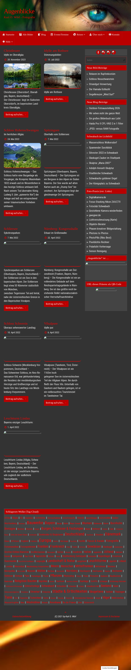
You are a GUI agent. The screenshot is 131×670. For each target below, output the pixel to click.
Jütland (108, 552)
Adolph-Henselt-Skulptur (101, 168)
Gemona (82, 547)
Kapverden (40, 556)
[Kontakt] (114, 52)
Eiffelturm (15, 541)
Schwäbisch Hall (92, 586)
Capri (112, 529)
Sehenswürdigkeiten (11, 592)
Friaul (68, 547)
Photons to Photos (98, 233)
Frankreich (57, 546)
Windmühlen (33, 602)
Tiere (8, 597)
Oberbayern (85, 571)
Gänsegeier (51, 552)
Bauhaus (22, 524)
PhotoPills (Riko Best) (100, 237)
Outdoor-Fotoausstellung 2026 (104, 108)
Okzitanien (117, 570)
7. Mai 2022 (53, 139)
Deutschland (74, 534)
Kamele (7, 556)
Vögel (106, 597)
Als (21, 517)
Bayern (50, 523)
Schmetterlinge (32, 586)
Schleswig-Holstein (118, 581)
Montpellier (9, 571)
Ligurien (112, 561)
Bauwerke (35, 522)
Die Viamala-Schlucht (99, 89)
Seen (115, 586)
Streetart (35, 591)
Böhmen (96, 528)
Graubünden (118, 547)
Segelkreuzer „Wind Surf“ (101, 94)
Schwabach (47, 586)
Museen (31, 570)
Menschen (67, 566)
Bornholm (116, 523)
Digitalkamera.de (97, 197)
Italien (87, 552)
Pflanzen (56, 576)
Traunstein (24, 598)
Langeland (81, 561)
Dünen (6, 541)
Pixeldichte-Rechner (99, 242)
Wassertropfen (11, 602)
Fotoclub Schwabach (99, 206)
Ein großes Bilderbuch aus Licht (105, 118)
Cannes (105, 529)
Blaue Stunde (75, 523)
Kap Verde (28, 556)
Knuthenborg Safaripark (74, 556)
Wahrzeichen (118, 598)
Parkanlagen (36, 576)
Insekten (77, 551)
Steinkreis (24, 592)
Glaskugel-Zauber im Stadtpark (104, 157)
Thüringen (120, 591)
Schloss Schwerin (16, 323)
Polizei (78, 576)
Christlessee (12, 50)
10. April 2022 (14, 332)
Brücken (29, 529)
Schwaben (61, 586)
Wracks (45, 602)
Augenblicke (19, 11)
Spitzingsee (51, 130)
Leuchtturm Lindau (17, 418)
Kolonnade (92, 556)
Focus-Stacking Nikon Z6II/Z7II (104, 201)
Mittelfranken (84, 566)
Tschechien (35, 597)
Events (55, 541)
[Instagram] (108, 52)
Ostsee (18, 575)
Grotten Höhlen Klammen (16, 552)
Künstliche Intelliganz (26, 561)
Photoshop (69, 575)
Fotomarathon (11, 546)
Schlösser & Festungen (14, 586)
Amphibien (29, 518)
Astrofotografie (68, 518)
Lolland (122, 561)
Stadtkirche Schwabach (101, 173)
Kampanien (17, 556)
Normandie (60, 571)
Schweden (72, 586)
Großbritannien (38, 552)
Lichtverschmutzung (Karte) (103, 219)
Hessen (68, 552)
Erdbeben (33, 541)
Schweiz (81, 586)
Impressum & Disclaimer (109, 616)
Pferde (45, 576)
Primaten (94, 576)
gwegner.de (95, 215)
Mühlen (41, 571)
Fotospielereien (28, 546)
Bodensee (98, 523)
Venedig (61, 598)
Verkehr (98, 598)
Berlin (66, 523)
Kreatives (117, 556)
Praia (85, 576)
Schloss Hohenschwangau (21, 130)
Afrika (7, 517)
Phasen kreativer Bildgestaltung (105, 228)
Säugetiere (96, 591)
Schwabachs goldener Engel (103, 178)
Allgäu (15, 517)
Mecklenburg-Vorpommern (37, 566)
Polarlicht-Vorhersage (100, 246)
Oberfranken (97, 571)
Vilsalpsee (51, 323)
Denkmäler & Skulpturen (51, 534)
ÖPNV (80, 603)
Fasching (73, 541)
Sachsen (60, 581)
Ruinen (51, 581)
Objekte (107, 571)
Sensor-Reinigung (98, 251)
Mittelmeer (100, 566)
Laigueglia (40, 561)
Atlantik (80, 517)
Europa (45, 540)
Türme (45, 598)
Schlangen (104, 581)
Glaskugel (107, 546)
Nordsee (51, 571)
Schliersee (11, 229)
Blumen (87, 523)
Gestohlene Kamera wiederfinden (105, 210)
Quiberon (104, 576)
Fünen (74, 547)
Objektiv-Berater (97, 224)
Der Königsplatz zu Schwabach (104, 183)
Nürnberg (72, 571)
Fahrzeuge (64, 541)
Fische (82, 540)
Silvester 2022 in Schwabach (103, 152)
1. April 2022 (13, 427)
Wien (22, 602)
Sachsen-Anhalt (72, 581)
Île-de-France (69, 602)
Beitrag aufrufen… (15, 114)
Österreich (89, 602)
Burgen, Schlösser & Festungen (62, 528)
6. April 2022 (53, 332)
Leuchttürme (97, 561)
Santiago (84, 581)
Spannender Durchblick (100, 147)
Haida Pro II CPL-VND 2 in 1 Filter (106, 123)
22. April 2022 (54, 237)
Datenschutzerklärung (21, 616)
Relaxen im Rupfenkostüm (102, 73)
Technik (109, 591)
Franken (43, 546)
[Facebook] (98, 52)
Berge (59, 523)
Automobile (104, 517)
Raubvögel (8, 581)
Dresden (99, 534)
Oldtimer (8, 575)
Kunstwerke (10, 561)
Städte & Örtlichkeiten (69, 591)
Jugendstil (97, 552)
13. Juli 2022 (53, 59)
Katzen (51, 556)
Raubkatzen (115, 576)
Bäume (87, 529)
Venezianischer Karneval (83, 598)
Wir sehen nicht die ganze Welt (104, 113)
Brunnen (20, 529)
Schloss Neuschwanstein (101, 79)
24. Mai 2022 (13, 139)
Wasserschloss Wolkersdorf (103, 142)
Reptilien (43, 581)
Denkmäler (33, 535)
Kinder (58, 556)
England (24, 541)
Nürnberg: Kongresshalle (61, 229)
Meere (55, 566)
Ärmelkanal (55, 602)
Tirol (16, 598)
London (9, 566)
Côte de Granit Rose (19, 534)
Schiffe (94, 581)
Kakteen (118, 552)
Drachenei (90, 535)
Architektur (40, 517)
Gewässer (94, 546)
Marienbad (20, 566)
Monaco (112, 566)
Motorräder (21, 571)
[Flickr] (103, 52)
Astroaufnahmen (54, 518)
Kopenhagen (104, 556)
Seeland (106, 586)
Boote (106, 523)
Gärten (60, 552)
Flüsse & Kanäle (95, 540)
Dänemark (113, 534)
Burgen (37, 529)
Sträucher (46, 592)
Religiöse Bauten (26, 581)
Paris (26, 575)
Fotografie (112, 541)
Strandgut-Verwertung (100, 84)
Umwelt (53, 598)
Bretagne (9, 528)
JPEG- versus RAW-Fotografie (104, 128)
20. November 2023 (17, 59)
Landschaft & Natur (61, 561)
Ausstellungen (91, 518)
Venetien (69, 598)
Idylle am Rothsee (56, 50)
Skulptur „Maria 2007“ (100, 163)
